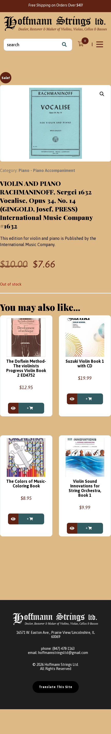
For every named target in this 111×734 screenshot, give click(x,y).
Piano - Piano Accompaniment (47, 170)
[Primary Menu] (100, 44)
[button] (102, 94)
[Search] (64, 44)
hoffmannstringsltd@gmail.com (63, 653)
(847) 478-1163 (63, 648)
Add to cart (31, 408)
